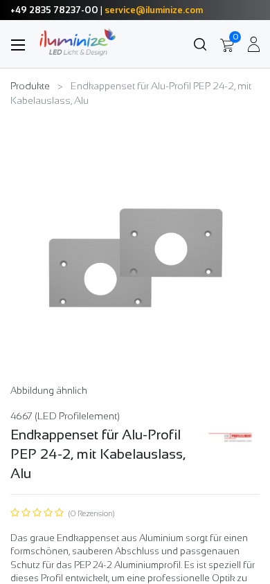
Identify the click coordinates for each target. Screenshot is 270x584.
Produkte (30, 85)
